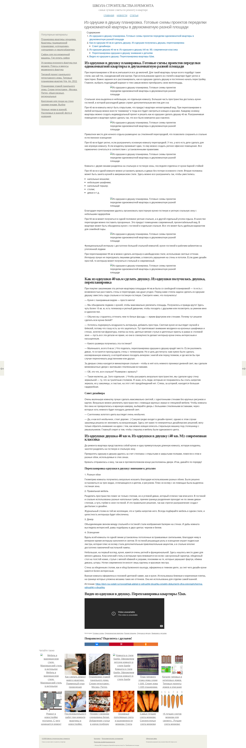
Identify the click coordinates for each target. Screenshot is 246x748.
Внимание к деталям (159, 633)
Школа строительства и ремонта (123, 5)
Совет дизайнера (101, 46)
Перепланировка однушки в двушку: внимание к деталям (122, 53)
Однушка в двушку (144, 633)
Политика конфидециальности (104, 742)
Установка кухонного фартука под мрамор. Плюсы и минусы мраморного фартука (59, 66)
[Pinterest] (121, 644)
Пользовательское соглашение (112, 738)
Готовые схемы (98, 633)
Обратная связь (151, 738)
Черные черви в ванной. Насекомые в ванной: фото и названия (56, 113)
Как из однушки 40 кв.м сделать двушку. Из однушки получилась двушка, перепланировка (136, 42)
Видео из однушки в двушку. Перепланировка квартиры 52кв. (122, 56)
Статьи (134, 15)
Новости (122, 15)
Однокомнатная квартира (114, 633)
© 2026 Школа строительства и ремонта (56, 738)
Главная (109, 15)
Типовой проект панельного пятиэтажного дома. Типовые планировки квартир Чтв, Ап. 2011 (59, 78)
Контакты (97, 738)
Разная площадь (130, 633)
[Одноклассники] (146, 644)
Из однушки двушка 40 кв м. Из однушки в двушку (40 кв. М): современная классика (133, 49)
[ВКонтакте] (97, 644)
